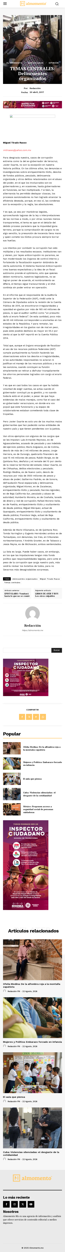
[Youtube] (31, 1204)
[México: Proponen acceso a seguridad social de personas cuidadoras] (12, 809)
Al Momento (14, 63)
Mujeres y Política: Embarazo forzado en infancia (42, 764)
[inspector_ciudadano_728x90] (32, 107)
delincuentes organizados (24, 579)
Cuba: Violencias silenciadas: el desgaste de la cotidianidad (39, 794)
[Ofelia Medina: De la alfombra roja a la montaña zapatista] (12, 748)
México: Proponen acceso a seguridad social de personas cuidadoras (38, 809)
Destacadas (36, 63)
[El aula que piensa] (12, 779)
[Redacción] (32, 613)
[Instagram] (14, 1204)
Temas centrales (12, 582)
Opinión (54, 63)
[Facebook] (22, 717)
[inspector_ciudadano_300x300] (25, 695)
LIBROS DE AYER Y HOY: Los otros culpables (47, 595)
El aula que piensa (32, 778)
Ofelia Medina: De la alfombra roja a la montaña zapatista (41, 748)
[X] (29, 717)
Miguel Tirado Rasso (50, 579)
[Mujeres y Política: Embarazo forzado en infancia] (12, 763)
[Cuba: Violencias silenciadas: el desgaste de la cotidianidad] (12, 794)
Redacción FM (14, 991)
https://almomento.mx (32, 630)
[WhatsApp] (43, 717)
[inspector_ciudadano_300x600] (25, 909)
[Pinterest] (36, 717)
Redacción (35, 88)
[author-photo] (5, 991)
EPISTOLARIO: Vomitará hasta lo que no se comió (17, 595)
